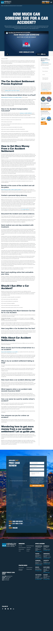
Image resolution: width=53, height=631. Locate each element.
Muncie (37, 567)
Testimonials (28, 547)
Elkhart (45, 575)
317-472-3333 (8, 577)
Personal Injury (29, 569)
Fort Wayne (38, 575)
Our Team (20, 545)
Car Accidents (21, 567)
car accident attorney (25, 209)
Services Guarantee (22, 547)
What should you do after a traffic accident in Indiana (11, 189)
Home (2, 5)
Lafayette (46, 560)
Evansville (46, 546)
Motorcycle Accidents (21, 570)
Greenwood (46, 553)
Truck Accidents (29, 567)
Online (13, 528)
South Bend (46, 567)
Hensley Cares (21, 549)
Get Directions (38, 551)
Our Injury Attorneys (30, 545)
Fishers (37, 553)
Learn (20, 551)
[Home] (6, 2)
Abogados (28, 549)
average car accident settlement (26, 113)
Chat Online (46, 109)
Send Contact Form (46, 93)
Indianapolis (38, 546)
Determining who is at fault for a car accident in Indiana (11, 97)
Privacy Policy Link (44, 89)
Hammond (37, 560)
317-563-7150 (16, 524)
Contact (27, 551)
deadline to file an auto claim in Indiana (12, 90)
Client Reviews (43, 123)
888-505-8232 (45, 62)
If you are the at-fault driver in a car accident (9, 351)
